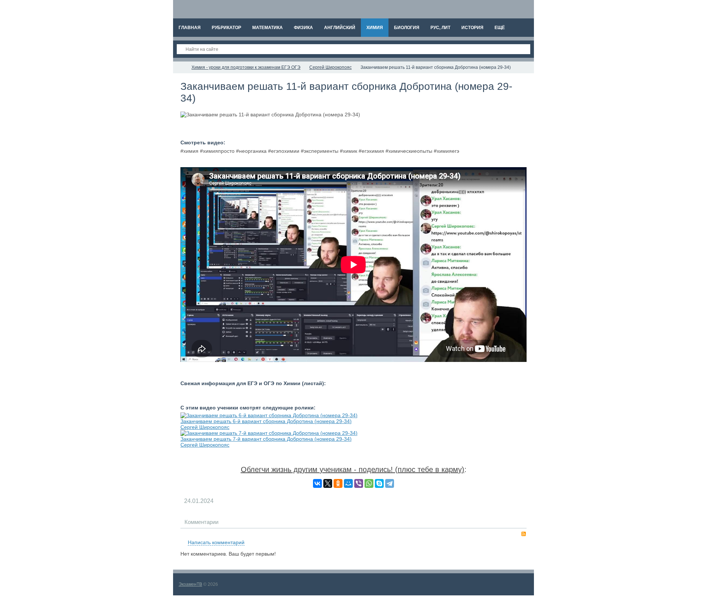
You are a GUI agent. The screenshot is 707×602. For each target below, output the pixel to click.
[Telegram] (389, 483)
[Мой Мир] (348, 483)
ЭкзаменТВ (190, 584)
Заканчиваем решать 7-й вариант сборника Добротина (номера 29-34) (266, 439)
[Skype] (379, 483)
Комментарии (201, 522)
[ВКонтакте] (317, 483)
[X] (327, 483)
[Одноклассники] (338, 483)
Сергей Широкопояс (204, 427)
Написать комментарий (216, 542)
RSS (524, 533)
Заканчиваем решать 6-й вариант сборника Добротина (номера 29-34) (266, 421)
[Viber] (358, 483)
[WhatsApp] (369, 483)
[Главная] (180, 67)
